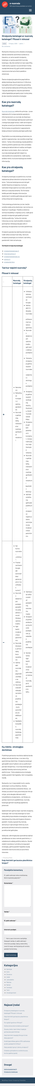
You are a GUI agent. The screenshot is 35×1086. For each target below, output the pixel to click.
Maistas (8, 982)
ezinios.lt (7, 259)
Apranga (9, 969)
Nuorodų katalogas (8, 111)
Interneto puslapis (10, 929)
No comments (6, 46)
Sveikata (9, 987)
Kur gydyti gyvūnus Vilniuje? (13, 1022)
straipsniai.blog (9, 262)
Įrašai (4, 43)
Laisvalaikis (10, 979)
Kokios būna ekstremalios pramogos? (16, 1026)
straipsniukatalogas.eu (12, 256)
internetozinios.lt (10, 254)
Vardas (6, 912)
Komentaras (8, 883)
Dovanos (9, 974)
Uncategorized (11, 993)
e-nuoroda (15, 3)
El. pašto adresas (10, 920)
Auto (8, 972)
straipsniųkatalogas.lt (11, 251)
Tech (8, 990)
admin (21, 43)
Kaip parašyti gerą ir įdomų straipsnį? (16, 1047)
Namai (8, 985)
